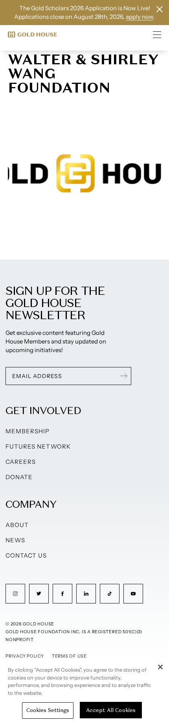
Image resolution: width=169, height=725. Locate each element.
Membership (28, 431)
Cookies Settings (47, 710)
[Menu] (157, 34)
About (17, 525)
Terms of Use (69, 656)
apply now (139, 16)
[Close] (160, 667)
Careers (21, 461)
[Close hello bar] (159, 9)
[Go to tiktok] (109, 593)
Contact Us (26, 555)
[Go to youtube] (133, 593)
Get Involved (43, 410)
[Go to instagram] (15, 593)
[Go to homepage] (32, 34)
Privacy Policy (25, 656)
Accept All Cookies (111, 710)
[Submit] (123, 376)
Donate (19, 477)
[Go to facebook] (62, 593)
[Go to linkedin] (86, 593)
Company (31, 504)
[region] (84, 691)
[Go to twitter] (39, 593)
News (15, 540)
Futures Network (38, 446)
